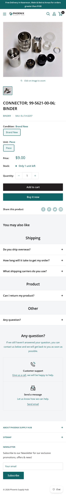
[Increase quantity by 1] (35, 175)
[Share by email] (61, 209)
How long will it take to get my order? (26, 260)
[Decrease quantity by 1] (19, 175)
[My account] (54, 14)
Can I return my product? (18, 295)
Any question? (12, 320)
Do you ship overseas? (17, 249)
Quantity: (8, 175)
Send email (33, 404)
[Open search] (48, 14)
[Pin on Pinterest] (49, 209)
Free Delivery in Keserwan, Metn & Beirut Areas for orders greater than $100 (33, 4)
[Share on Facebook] (43, 209)
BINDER (7, 115)
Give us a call (19, 375)
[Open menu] (4, 14)
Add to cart (33, 187)
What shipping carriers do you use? (25, 271)
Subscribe (13, 475)
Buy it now (33, 197)
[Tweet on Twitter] (55, 209)
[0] (60, 14)
